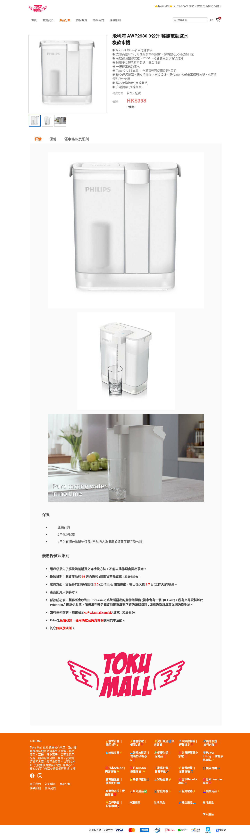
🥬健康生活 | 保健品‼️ (162, 754)
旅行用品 (208, 802)
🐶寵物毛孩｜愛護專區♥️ (115, 792)
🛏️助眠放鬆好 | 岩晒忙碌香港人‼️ (139, 756)
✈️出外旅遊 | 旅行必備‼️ (211, 742)
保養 (52, 138)
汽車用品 (134, 802)
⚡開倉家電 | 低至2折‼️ (137, 742)
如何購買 (81, 20)
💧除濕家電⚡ (114, 752)
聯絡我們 (98, 20)
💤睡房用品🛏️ (187, 802)
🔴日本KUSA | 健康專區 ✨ (138, 769)
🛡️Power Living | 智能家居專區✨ (213, 756)
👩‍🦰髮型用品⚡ (211, 791)
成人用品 (208, 814)
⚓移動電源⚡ (162, 779)
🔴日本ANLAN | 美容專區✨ (115, 769)
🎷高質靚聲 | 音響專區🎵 (186, 769)
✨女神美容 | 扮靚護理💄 (113, 804)
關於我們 (48, 20)
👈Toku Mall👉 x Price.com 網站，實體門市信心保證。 (188, 6)
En (211, 20)
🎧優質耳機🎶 (211, 768)
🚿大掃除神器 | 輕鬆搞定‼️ (187, 742)
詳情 (38, 139)
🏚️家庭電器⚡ (162, 791)
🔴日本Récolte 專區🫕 (187, 780)
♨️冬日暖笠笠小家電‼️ (188, 754)
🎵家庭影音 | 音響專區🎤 (162, 769)
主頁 (34, 20)
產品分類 (64, 20)
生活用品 (159, 802)
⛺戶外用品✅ (138, 791)
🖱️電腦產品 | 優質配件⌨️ (113, 780)
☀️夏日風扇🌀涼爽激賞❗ (164, 742)
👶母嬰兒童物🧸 (139, 779)
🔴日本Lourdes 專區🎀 (213, 780)
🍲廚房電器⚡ (187, 791)
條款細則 (115, 20)
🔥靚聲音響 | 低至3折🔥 (113, 742)
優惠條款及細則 (76, 138)
